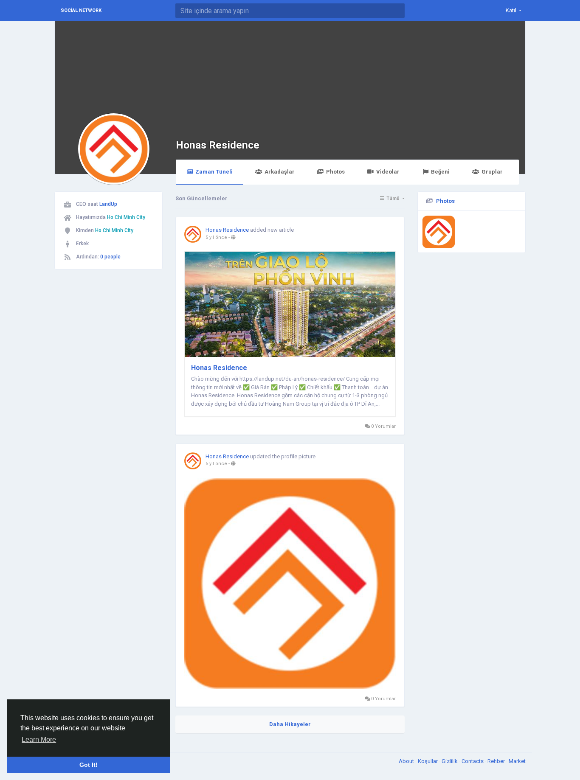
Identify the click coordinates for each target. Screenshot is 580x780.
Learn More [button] (39, 739)
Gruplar (492, 171)
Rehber (496, 761)
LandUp (108, 204)
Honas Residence (217, 145)
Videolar (388, 171)
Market (517, 761)
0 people (110, 257)
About (407, 761)
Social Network (81, 10)
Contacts (473, 761)
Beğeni (440, 171)
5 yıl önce (216, 237)
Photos (335, 171)
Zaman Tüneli (214, 171)
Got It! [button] (88, 764)
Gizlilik (450, 761)
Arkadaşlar (280, 171)
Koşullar (428, 761)
